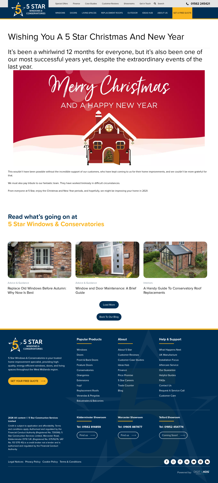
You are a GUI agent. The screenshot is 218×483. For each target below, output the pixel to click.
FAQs (162, 380)
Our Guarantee (167, 370)
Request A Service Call (172, 390)
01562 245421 (200, 3)
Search (161, 3)
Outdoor (133, 13)
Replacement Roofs (112, 13)
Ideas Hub (123, 365)
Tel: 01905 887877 (130, 427)
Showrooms (129, 3)
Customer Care (167, 395)
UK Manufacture (168, 354)
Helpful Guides (167, 375)
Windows (60, 13)
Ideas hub (147, 13)
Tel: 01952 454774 (171, 427)
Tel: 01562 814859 (89, 427)
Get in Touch (145, 3)
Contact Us (165, 385)
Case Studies (91, 3)
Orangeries (83, 375)
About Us (163, 13)
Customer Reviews (110, 3)
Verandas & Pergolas (88, 395)
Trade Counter (126, 385)
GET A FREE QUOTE (182, 13)
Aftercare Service (168, 365)
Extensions (83, 380)
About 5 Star (125, 349)
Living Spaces (89, 13)
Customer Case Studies (131, 360)
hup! (79, 385)
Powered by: (184, 472)
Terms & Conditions (70, 461)
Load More (109, 304)
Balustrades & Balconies (90, 400)
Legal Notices (15, 461)
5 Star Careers (126, 380)
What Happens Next (170, 349)
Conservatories (85, 370)
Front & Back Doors (87, 360)
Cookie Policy (50, 461)
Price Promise (125, 375)
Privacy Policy (33, 461)
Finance (76, 3)
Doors (73, 13)
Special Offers (61, 3)
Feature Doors (85, 365)
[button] (24, 381)
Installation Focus (169, 360)
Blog (120, 390)
